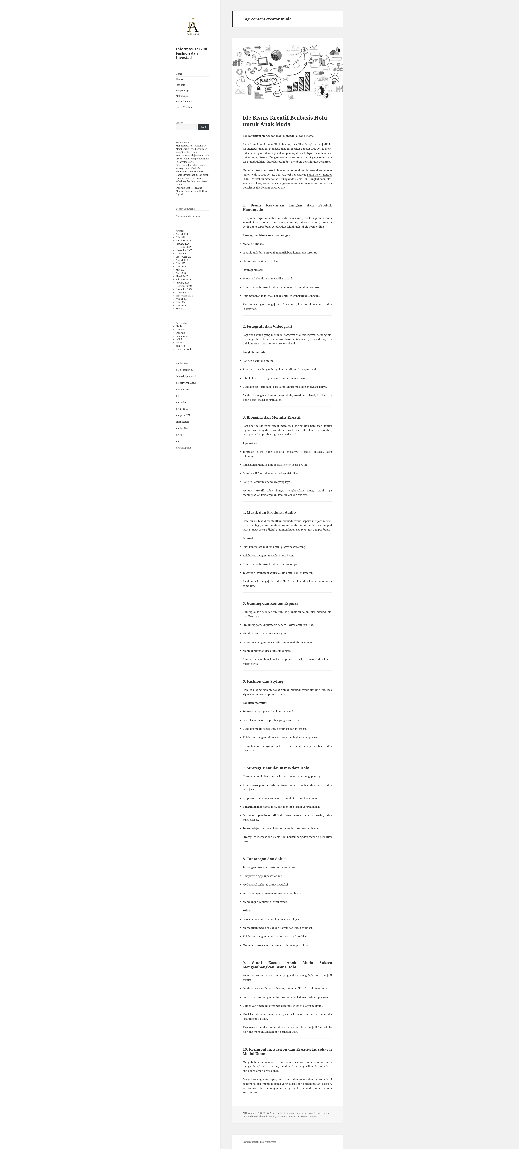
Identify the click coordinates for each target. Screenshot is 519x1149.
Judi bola (180, 84)
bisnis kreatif (308, 1113)
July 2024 (180, 302)
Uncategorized (183, 349)
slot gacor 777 (183, 415)
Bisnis (179, 326)
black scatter (182, 421)
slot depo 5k (182, 408)
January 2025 (182, 282)
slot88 (179, 434)
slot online (181, 402)
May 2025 (181, 269)
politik (179, 339)
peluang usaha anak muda (281, 1116)
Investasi (180, 332)
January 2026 (182, 243)
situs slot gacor (183, 447)
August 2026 (182, 234)
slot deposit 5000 (184, 369)
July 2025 (180, 263)
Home (179, 73)
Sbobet (179, 79)
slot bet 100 (182, 363)
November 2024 (184, 289)
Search (179, 122)
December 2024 (184, 285)
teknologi (180, 345)
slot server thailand (186, 382)
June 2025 (181, 266)
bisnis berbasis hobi (290, 1113)
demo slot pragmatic (186, 376)
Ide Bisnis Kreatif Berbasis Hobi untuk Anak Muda (285, 121)
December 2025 (184, 247)
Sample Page (182, 90)
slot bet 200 (182, 428)
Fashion (180, 329)
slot (177, 395)
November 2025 (184, 250)
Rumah (179, 342)
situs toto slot (182, 389)
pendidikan (182, 336)
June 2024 (181, 305)
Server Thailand (184, 107)
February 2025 (183, 279)
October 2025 (183, 253)
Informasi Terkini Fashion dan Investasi (191, 53)
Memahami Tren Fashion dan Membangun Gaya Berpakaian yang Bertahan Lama (191, 149)
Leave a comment (309, 1116)
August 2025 (182, 260)
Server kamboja (184, 101)
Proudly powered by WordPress (259, 1141)
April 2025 (181, 272)
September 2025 (184, 256)
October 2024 (183, 292)
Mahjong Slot (182, 95)
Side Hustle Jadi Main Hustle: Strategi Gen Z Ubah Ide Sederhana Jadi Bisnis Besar (191, 168)
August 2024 (182, 298)
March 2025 (182, 276)
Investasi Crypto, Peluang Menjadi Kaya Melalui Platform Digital (192, 191)
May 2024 (181, 308)
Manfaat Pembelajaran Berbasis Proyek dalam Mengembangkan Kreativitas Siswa (192, 158)
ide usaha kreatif (258, 1116)
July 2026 (180, 237)
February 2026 (183, 240)
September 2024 (184, 295)
